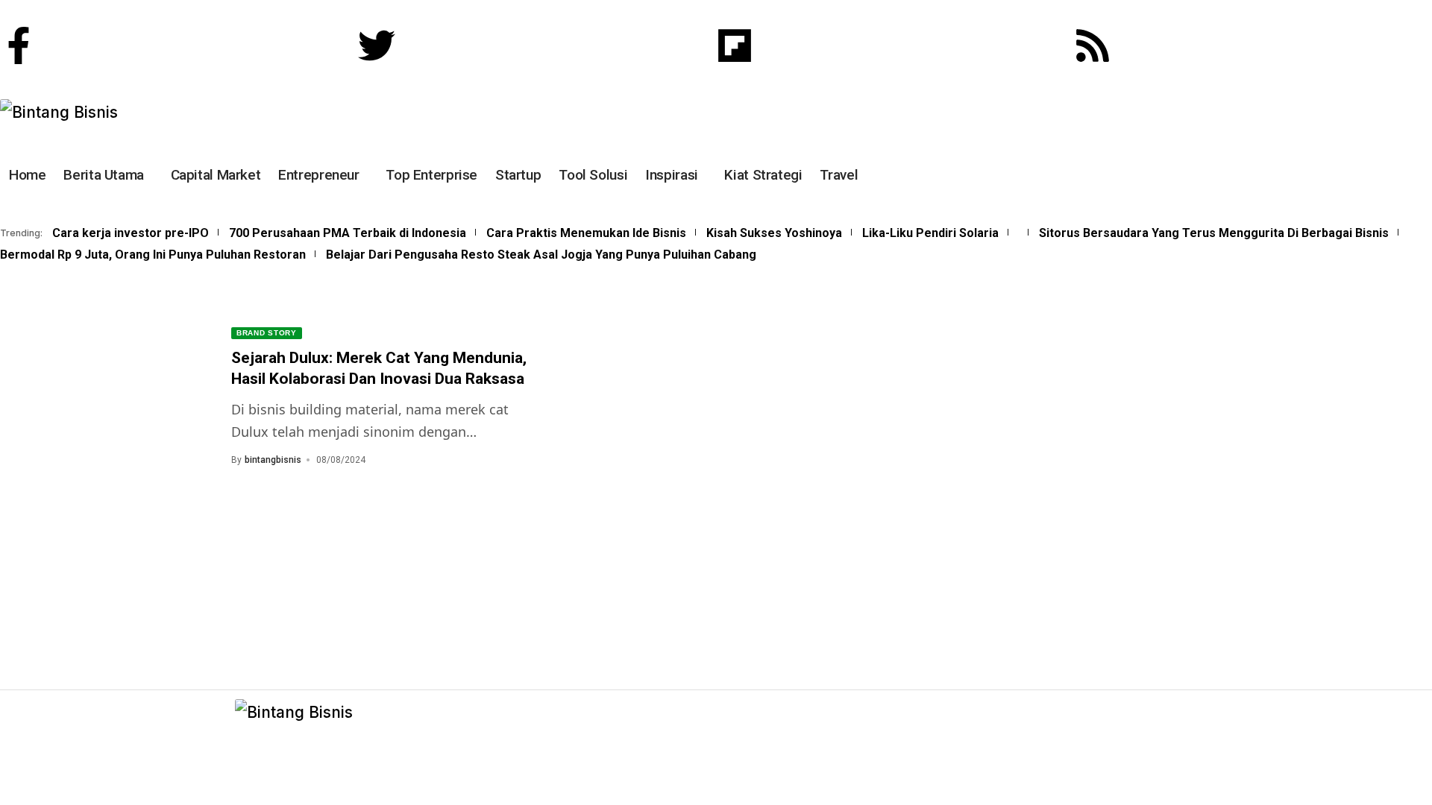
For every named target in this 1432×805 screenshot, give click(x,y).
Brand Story (266, 333)
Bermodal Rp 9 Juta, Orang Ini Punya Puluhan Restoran (153, 254)
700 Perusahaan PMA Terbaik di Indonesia (347, 233)
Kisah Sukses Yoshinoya (774, 233)
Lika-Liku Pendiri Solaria (930, 233)
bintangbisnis (273, 460)
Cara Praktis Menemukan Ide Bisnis (586, 233)
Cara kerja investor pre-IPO (130, 233)
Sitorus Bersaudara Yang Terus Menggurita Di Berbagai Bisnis (1214, 233)
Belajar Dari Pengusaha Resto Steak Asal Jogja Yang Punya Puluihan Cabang (541, 254)
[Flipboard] (734, 45)
